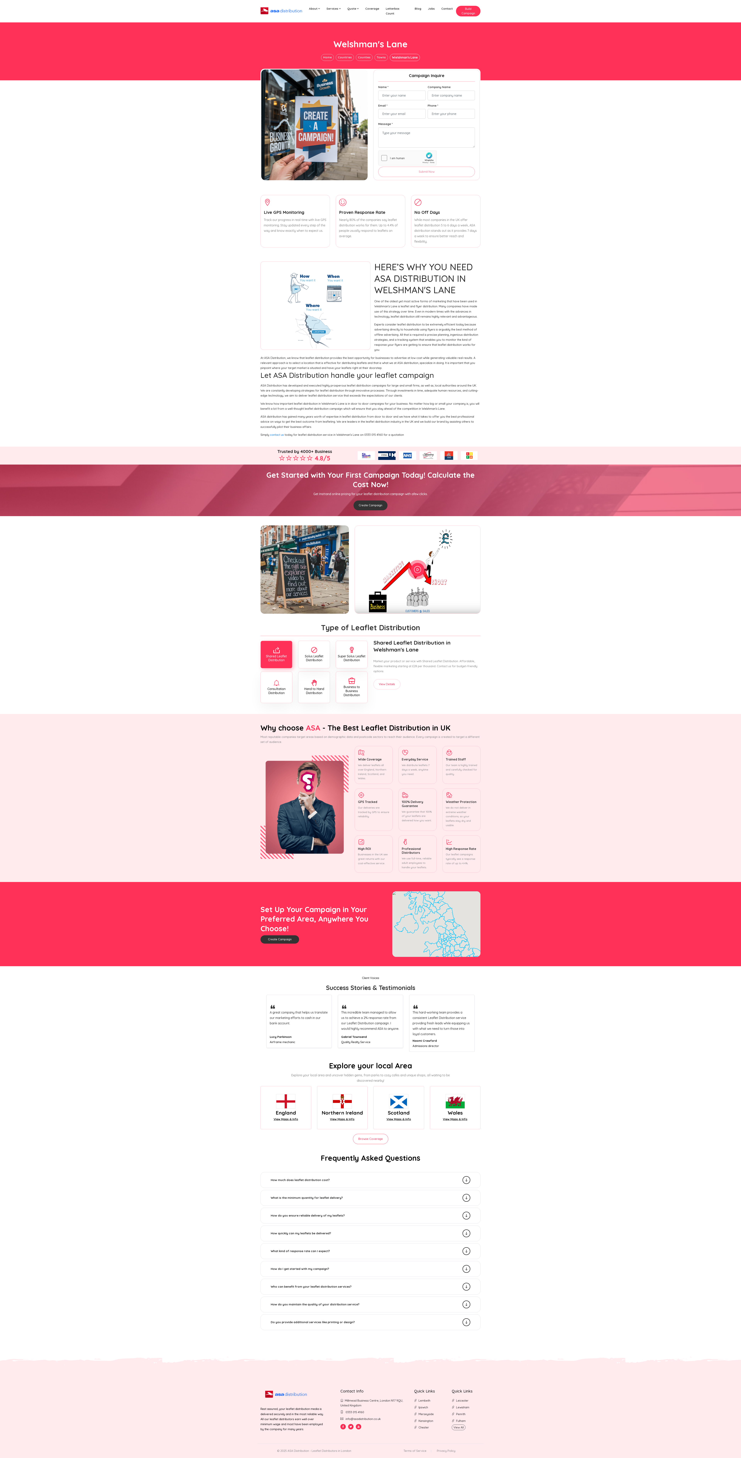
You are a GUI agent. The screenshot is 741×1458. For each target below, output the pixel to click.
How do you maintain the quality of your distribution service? (315, 1304)
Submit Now (427, 171)
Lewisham (462, 1407)
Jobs (431, 8)
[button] (314, 9)
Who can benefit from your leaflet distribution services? (311, 1286)
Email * (382, 105)
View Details (387, 684)
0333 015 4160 (354, 1412)
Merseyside (426, 1414)
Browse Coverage (370, 1139)
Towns (381, 57)
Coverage (372, 8)
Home (327, 57)
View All (458, 1427)
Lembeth (424, 1400)
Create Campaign (370, 505)
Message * (385, 124)
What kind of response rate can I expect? (300, 1251)
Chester (424, 1427)
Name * (383, 87)
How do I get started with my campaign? (300, 1269)
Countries (345, 57)
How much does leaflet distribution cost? (300, 1180)
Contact (447, 8)
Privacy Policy (446, 1451)
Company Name (439, 87)
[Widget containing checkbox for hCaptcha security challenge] (407, 158)
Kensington (426, 1421)
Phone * (433, 105)
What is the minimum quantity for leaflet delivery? (307, 1198)
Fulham (461, 1421)
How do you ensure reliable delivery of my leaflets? (308, 1215)
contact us (277, 435)
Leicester (462, 1400)
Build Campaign (468, 11)
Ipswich (423, 1407)
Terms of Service (414, 1451)
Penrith (460, 1414)
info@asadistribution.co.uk (363, 1419)
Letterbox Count (392, 11)
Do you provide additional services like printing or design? (313, 1322)
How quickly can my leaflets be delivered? (301, 1233)
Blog (418, 8)
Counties (364, 57)
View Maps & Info (286, 1119)
